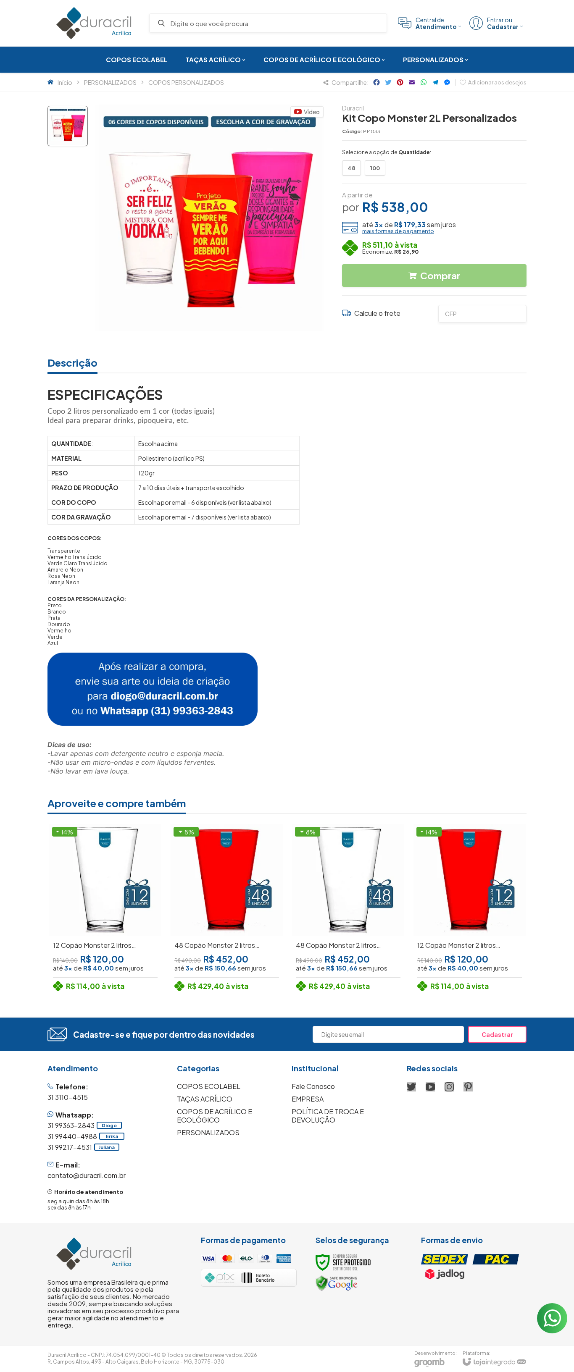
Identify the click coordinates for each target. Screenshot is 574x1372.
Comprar (440, 275)
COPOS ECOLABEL (208, 1086)
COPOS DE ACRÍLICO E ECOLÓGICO (214, 1115)
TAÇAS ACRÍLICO (204, 1098)
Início (65, 82)
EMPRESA (308, 1098)
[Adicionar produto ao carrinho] (120, 947)
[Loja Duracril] (93, 23)
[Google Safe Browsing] (337, 1282)
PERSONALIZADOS (110, 82)
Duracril (353, 108)
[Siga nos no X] (411, 1086)
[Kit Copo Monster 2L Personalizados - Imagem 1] (67, 126)
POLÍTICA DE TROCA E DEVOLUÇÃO (328, 1115)
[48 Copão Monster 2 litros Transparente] (348, 909)
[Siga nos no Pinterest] (468, 1086)
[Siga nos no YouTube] (430, 1086)
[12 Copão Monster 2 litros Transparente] (105, 909)
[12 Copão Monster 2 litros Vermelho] (469, 909)
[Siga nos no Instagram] (449, 1086)
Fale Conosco (313, 1086)
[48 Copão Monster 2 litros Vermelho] (226, 909)
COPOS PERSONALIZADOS (186, 82)
